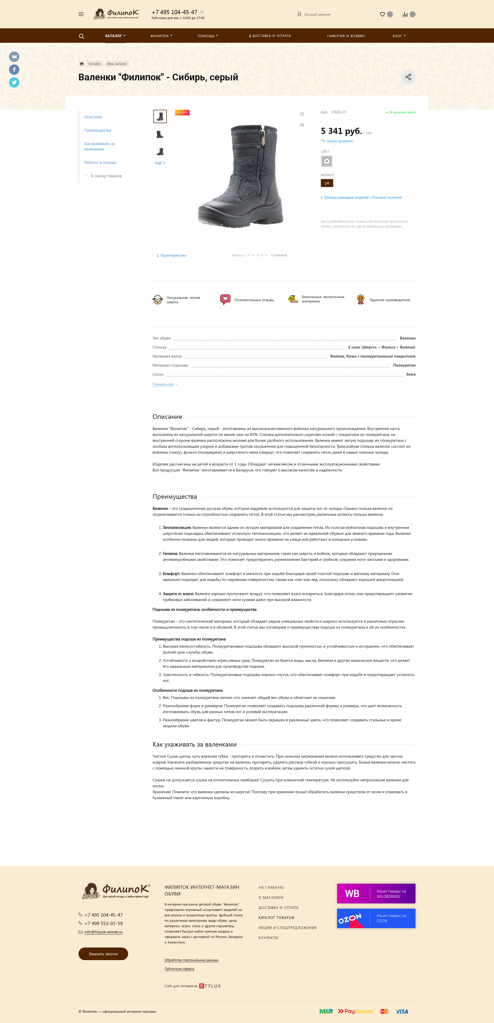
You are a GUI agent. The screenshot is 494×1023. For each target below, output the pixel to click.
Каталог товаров (276, 917)
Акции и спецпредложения (288, 927)
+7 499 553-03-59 (103, 923)
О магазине (271, 897)
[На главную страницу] (116, 13)
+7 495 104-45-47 (174, 12)
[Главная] (81, 64)
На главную (271, 887)
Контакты (268, 937)
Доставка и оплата (279, 907)
